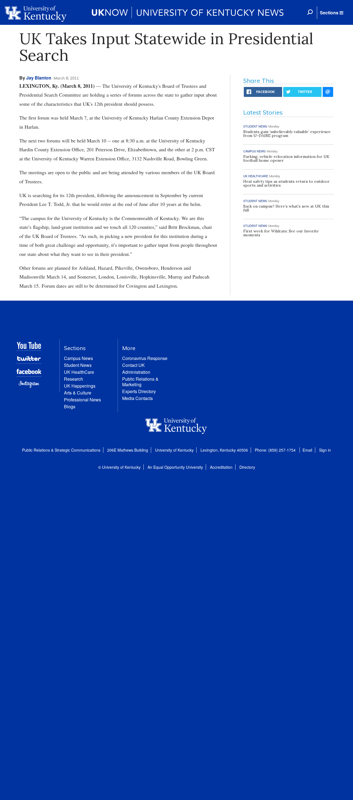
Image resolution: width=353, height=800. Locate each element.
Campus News (78, 358)
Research (73, 379)
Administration (136, 372)
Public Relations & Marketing (140, 382)
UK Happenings (79, 386)
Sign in (325, 450)
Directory (247, 467)
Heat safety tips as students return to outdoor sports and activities (286, 183)
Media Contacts (137, 398)
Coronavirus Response (144, 358)
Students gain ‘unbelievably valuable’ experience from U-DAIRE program (287, 133)
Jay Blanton (38, 78)
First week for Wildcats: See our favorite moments (281, 233)
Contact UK (133, 365)
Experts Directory (139, 391)
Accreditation (221, 467)
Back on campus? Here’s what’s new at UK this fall (286, 208)
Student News (78, 365)
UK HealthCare (79, 372)
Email (307, 450)
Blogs (69, 406)
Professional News (82, 399)
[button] (331, 12)
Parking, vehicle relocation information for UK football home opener (286, 158)
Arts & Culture (77, 393)
